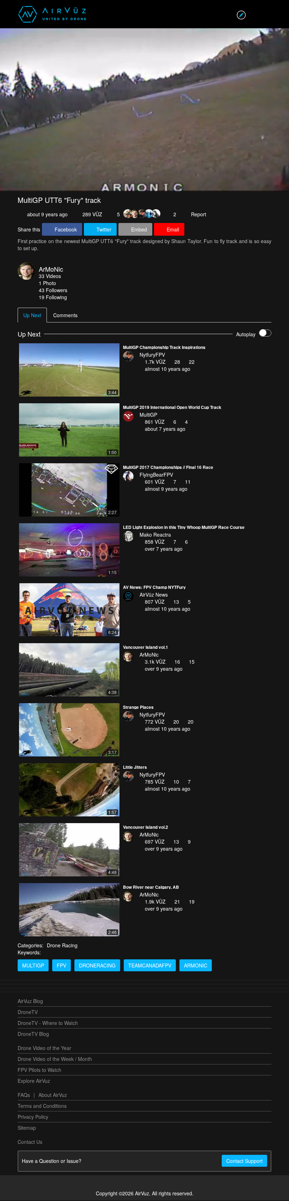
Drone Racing (62, 945)
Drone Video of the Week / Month (55, 1059)
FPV (61, 966)
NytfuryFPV (152, 355)
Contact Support (244, 1161)
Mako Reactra (155, 535)
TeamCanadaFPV (149, 966)
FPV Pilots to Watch (39, 1070)
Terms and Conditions (42, 1106)
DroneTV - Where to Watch (48, 1023)
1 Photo (47, 283)
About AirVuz (52, 1095)
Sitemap (27, 1128)
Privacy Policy (33, 1117)
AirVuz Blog (30, 1001)
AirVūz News (154, 595)
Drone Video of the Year (44, 1048)
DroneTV (28, 1012)
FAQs (24, 1095)
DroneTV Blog (33, 1034)
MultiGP (148, 415)
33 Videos (50, 276)
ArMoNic (51, 269)
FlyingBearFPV (156, 475)
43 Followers (53, 290)
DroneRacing (97, 966)
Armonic (195, 966)
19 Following (53, 297)
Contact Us (30, 1142)
